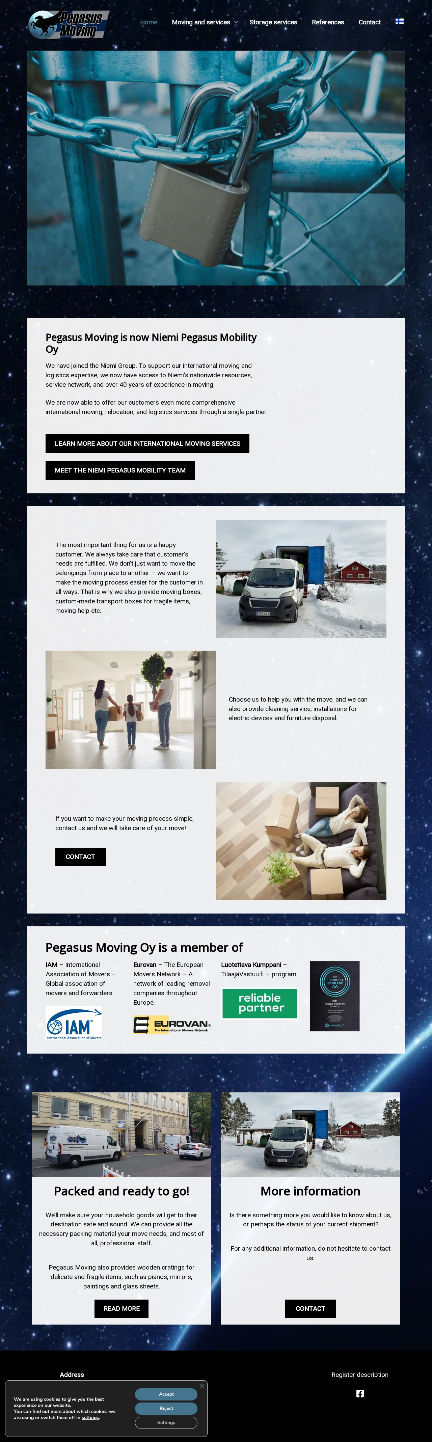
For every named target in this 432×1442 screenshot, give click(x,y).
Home (148, 22)
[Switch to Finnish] (399, 22)
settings (90, 1418)
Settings (166, 1422)
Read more (122, 1308)
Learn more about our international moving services (147, 443)
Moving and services (201, 22)
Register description (359, 1375)
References (328, 22)
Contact (370, 22)
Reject (166, 1408)
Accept (166, 1394)
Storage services (273, 22)
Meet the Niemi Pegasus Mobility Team (120, 470)
